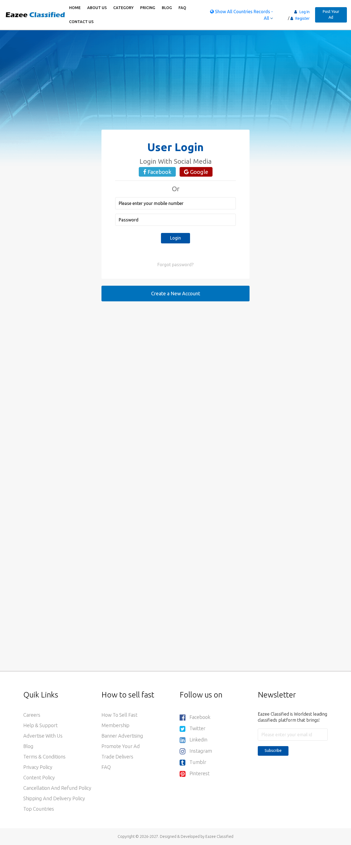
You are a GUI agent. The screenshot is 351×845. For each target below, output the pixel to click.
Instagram (200, 751)
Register (302, 18)
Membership (115, 725)
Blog (167, 7)
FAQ (182, 7)
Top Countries (38, 808)
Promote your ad (120, 746)
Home (75, 7)
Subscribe (273, 750)
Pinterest (199, 773)
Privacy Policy (37, 767)
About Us (97, 7)
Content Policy (39, 777)
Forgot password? (175, 264)
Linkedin (198, 739)
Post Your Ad (331, 14)
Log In (304, 12)
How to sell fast (119, 715)
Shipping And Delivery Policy (54, 798)
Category (123, 7)
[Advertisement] (175, 91)
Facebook (158, 172)
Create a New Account (175, 293)
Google (198, 172)
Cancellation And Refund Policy (57, 788)
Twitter (197, 728)
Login (175, 237)
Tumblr (197, 762)
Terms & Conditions (44, 756)
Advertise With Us (43, 735)
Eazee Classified (219, 836)
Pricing (147, 7)
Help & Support (40, 725)
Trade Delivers (117, 756)
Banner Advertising (122, 735)
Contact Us (81, 22)
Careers (31, 715)
